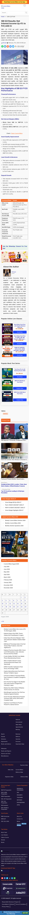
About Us (19, 816)
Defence (18, 736)
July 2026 (6, 566)
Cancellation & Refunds (8, 904)
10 (2, 603)
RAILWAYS (19, 795)
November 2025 (8, 587)
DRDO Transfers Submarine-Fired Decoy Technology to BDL (13, 667)
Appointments (19, 727)
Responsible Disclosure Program (10, 901)
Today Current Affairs (17, 133)
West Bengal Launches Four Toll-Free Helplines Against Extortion (14, 693)
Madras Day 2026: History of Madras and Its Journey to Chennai (14, 688)
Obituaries (3, 748)
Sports (3, 734)
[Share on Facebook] (10, 46)
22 (21, 606)
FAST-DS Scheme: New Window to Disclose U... (14, 459)
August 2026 (11, 564)
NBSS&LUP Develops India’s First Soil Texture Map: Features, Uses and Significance (14, 645)
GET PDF (25, 912)
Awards (3, 736)
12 (10, 603)
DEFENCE (19, 800)
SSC (18, 792)
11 (6, 603)
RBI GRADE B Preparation (4, 808)
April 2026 (7, 574)
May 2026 (6, 572)
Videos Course (5, 837)
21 (17, 606)
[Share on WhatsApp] (2, 46)
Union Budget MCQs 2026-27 (13, 502)
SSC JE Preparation (6, 799)
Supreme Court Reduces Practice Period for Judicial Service (13, 703)
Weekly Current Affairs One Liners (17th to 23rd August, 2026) (15, 629)
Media (18, 821)
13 (14, 603)
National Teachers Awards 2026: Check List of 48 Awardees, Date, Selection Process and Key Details (15, 652)
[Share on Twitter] (13, 46)
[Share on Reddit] (8, 46)
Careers (21, 824)
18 (6, 606)
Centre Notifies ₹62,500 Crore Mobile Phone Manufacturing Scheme (14, 657)
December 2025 (8, 585)
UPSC (18, 804)
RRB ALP (3, 818)
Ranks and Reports (6, 751)
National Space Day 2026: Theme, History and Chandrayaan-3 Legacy (14, 634)
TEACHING (20, 797)
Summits (18, 739)
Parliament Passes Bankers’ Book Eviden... (13, 479)
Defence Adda (19, 772)
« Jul (2, 621)
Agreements (4, 741)
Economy (18, 741)
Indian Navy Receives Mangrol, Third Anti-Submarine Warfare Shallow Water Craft (14, 639)
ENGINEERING (21, 802)
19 (10, 606)
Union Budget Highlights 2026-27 (14, 510)
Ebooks (3, 839)
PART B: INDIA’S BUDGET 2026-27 (15, 507)
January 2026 (7, 582)
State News (19, 724)
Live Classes (4, 835)
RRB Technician (5, 816)
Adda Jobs (10, 769)
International (19, 722)
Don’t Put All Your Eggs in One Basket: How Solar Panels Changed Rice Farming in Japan (14, 683)
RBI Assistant (4, 805)
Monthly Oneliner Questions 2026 (14, 525)
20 (14, 606)
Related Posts (6, 420)
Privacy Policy (5, 906)
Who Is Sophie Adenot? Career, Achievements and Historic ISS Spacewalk (12, 662)
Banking (5, 413)
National (18, 719)
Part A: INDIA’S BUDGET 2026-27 (14, 505)
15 (21, 603)
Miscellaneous (5, 756)
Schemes (3, 739)
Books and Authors (6, 744)
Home (2, 16)
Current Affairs (19, 769)
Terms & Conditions (21, 904)
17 (2, 606)
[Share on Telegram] (5, 46)
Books (2, 842)
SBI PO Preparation (6, 790)
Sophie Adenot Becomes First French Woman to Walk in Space (14, 672)
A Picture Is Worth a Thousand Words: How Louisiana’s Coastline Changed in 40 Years (14, 677)
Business (18, 734)
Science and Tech (5, 753)
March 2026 (7, 577)
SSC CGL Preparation (4, 802)
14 (17, 603)
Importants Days (20, 744)
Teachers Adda (24, 765)
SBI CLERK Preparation (4, 793)
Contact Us (20, 818)
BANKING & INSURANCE (20, 789)
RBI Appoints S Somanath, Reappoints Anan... (14, 440)
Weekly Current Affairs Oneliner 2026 (15, 520)
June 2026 (7, 569)
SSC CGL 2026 (5, 821)
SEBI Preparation (5, 796)
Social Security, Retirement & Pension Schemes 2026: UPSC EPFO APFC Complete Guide (14, 698)
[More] (24, 5)
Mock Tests (4, 832)
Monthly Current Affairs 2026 (13, 523)
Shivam (4, 42)
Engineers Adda (9, 776)
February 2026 (8, 579)
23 (25, 606)
